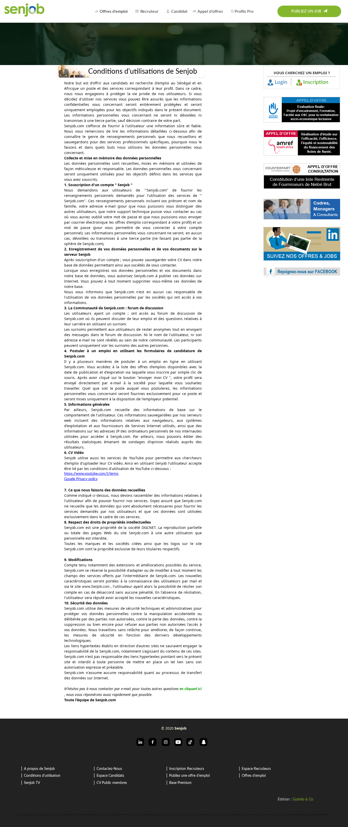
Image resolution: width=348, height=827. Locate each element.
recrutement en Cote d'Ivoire (271, 815)
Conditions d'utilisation (42, 776)
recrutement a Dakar (152, 815)
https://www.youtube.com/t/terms (91, 474)
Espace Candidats (110, 776)
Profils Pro (244, 11)
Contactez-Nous (109, 769)
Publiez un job (307, 11)
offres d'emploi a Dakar (130, 815)
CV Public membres (112, 783)
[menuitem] (112, 11)
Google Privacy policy (81, 479)
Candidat (179, 11)
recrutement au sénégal (108, 815)
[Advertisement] (301, 371)
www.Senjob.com (96, 587)
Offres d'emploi (254, 776)
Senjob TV (32, 783)
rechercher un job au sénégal (58, 815)
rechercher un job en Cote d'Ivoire (211, 815)
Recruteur (148, 11)
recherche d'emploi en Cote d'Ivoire (178, 815)
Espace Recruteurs (256, 769)
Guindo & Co (303, 799)
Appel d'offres (210, 11)
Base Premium (180, 783)
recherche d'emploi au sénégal (31, 815)
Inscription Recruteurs (186, 769)
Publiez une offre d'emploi (189, 776)
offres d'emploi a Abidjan (296, 815)
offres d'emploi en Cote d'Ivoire (242, 815)
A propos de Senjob (39, 769)
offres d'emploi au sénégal (84, 815)
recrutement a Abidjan (319, 815)
